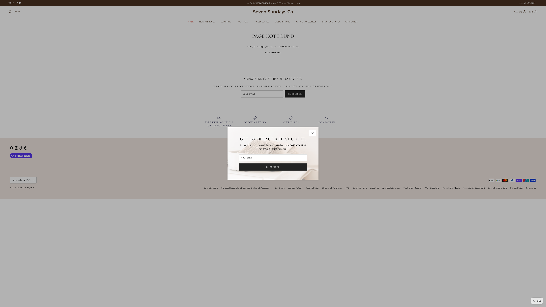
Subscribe (273, 167)
